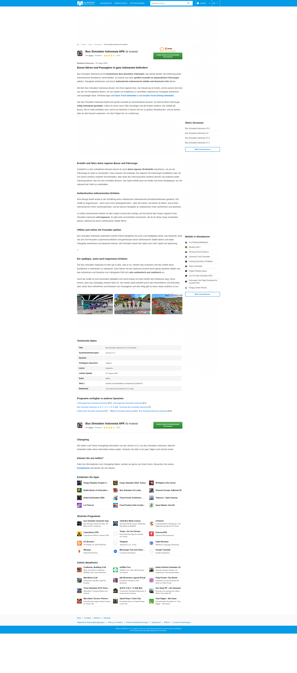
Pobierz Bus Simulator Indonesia (90, 411)
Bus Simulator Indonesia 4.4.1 (197, 138)
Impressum (156, 622)
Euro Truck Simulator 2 (126, 95)
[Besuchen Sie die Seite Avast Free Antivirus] (167, 49)
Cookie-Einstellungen (182, 622)
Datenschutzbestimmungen (137, 622)
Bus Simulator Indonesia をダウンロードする (95, 407)
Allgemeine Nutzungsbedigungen (91, 622)
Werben (97, 618)
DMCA (167, 622)
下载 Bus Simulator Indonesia (121, 411)
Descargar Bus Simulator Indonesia (127, 403)
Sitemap (107, 618)
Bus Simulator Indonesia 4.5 (196, 133)
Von (89, 55)
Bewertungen (121, 3)
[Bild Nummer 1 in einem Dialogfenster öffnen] (132, 304)
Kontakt (87, 618)
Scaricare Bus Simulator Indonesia (133, 407)
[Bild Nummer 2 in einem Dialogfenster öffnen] (170, 304)
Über (79, 618)
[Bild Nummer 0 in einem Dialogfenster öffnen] (95, 304)
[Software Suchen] (188, 3)
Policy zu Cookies (115, 622)
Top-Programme (137, 3)
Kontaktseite (83, 468)
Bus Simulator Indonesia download (153, 411)
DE (214, 3)
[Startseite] (78, 44)
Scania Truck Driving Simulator (158, 95)
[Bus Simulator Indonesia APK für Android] (80, 53)
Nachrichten (106, 3)
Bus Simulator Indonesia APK (111, 51)
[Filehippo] (85, 3)
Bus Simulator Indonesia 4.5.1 (197, 128)
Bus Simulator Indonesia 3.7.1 (197, 143)
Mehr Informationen (202, 149)
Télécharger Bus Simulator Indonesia (92, 403)
